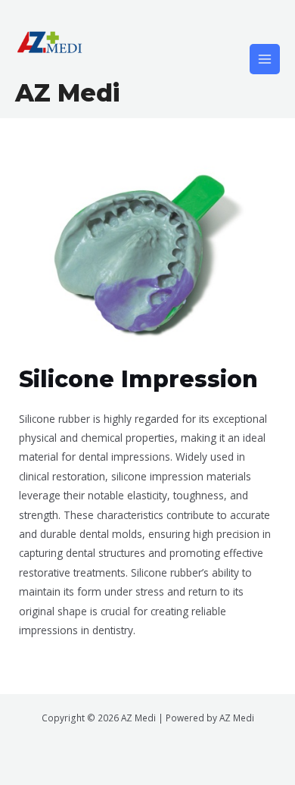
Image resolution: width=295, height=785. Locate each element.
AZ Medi (67, 93)
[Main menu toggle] (265, 59)
